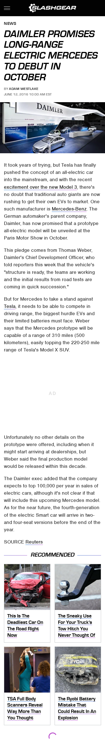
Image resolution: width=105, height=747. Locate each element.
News (10, 24)
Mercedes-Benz (69, 209)
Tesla (9, 306)
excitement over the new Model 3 (40, 187)
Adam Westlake (24, 89)
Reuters (34, 542)
